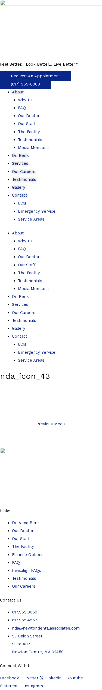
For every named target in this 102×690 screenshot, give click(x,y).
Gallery (18, 187)
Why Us (25, 99)
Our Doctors (30, 115)
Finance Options (28, 554)
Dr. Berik (20, 155)
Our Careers (23, 171)
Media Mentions (33, 147)
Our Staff (27, 123)
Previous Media (51, 424)
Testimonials (30, 139)
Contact (19, 195)
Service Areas (31, 219)
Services (20, 163)
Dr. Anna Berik (26, 522)
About (18, 92)
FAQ (22, 107)
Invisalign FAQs (26, 570)
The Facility (29, 131)
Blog (22, 203)
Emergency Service (36, 211)
